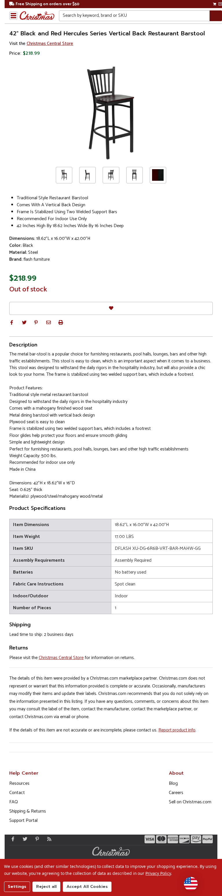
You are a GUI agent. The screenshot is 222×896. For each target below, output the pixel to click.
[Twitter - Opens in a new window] (23, 839)
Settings (17, 887)
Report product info (176, 730)
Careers (176, 793)
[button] (11, 322)
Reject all (46, 887)
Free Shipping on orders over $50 (47, 4)
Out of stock (28, 289)
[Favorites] (111, 308)
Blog (173, 783)
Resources (19, 783)
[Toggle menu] (13, 16)
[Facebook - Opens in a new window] (11, 839)
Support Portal (23, 820)
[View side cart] (220, 4)
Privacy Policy (158, 873)
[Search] (216, 15)
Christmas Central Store (50, 43)
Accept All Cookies (87, 887)
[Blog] (48, 839)
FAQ (13, 802)
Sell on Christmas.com (190, 802)
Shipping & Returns (27, 811)
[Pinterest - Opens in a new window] (36, 839)
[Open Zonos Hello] (191, 884)
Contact (17, 793)
